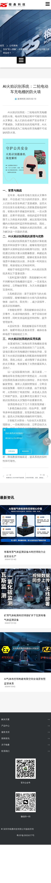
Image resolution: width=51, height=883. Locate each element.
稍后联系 (25, 451)
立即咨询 (11, 451)
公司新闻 (13, 45)
